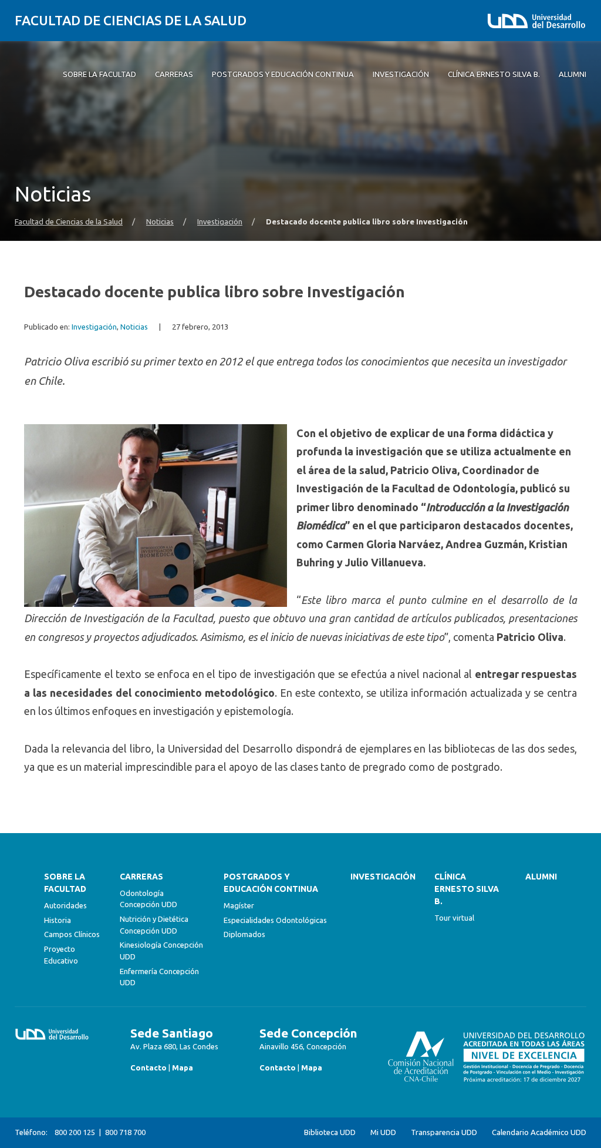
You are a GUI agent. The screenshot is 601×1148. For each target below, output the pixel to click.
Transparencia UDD (444, 1132)
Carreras (141, 876)
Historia (57, 920)
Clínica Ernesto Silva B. (466, 889)
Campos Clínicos (72, 934)
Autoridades (65, 905)
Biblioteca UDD (330, 1132)
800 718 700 (125, 1132)
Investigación (219, 221)
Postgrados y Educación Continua (271, 883)
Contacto (148, 1067)
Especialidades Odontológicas (275, 920)
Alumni (541, 876)
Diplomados (244, 934)
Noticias (160, 221)
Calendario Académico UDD (539, 1132)
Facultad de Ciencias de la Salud (131, 20)
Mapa (182, 1067)
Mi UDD (383, 1132)
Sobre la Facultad (65, 883)
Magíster (239, 905)
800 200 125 (75, 1132)
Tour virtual (454, 918)
